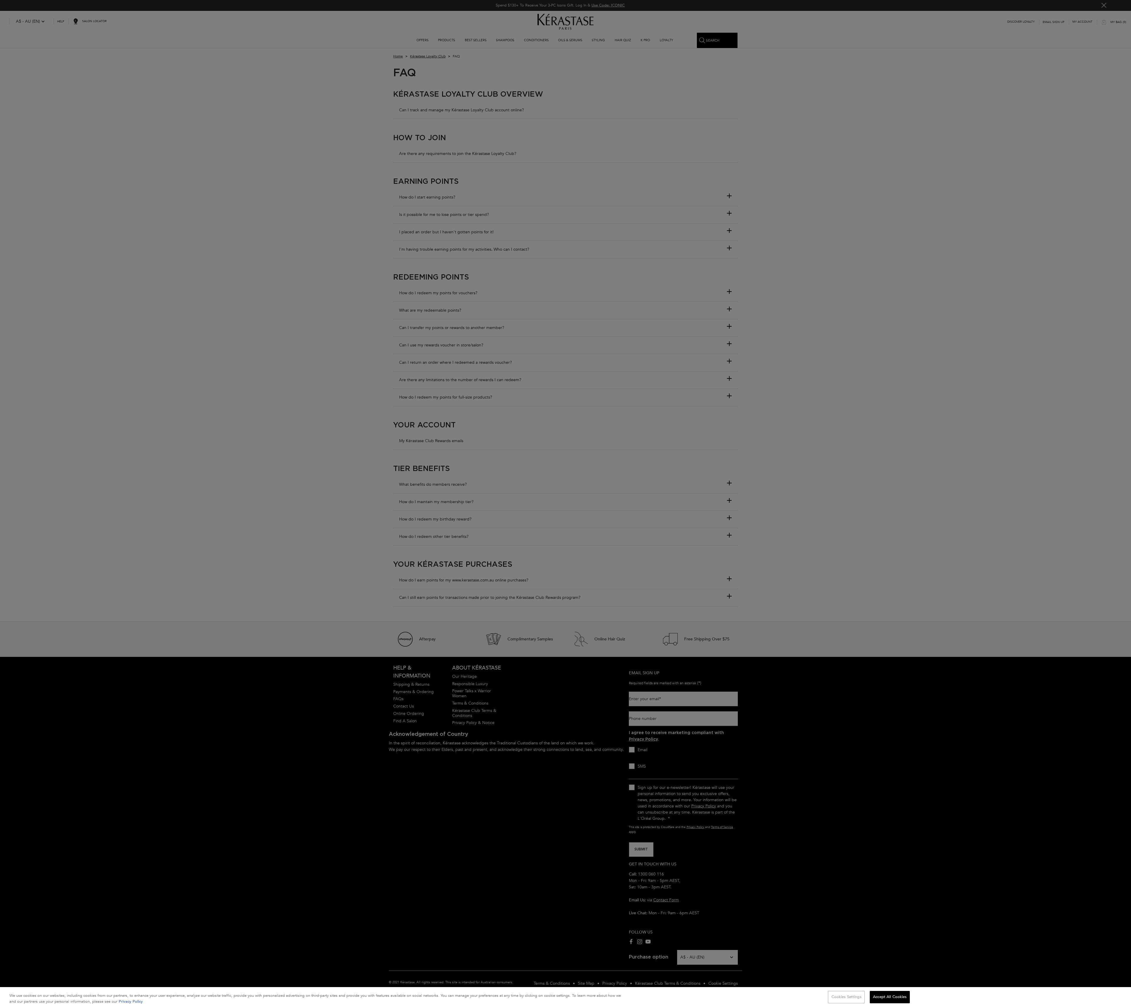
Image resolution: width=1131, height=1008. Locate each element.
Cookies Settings (846, 996)
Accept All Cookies (890, 996)
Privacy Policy (131, 1001)
